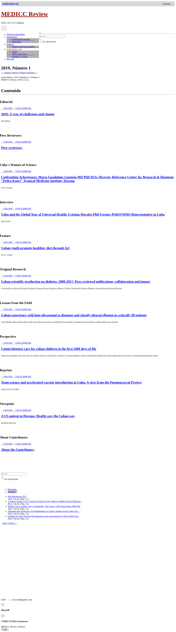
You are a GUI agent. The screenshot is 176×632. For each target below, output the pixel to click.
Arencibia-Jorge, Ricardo (112, 288)
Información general (23, 39)
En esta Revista (49, 41)
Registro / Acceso (19, 56)
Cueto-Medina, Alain (9, 322)
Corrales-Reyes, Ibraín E (10, 288)
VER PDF (8, 108)
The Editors (5, 121)
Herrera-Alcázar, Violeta (128, 355)
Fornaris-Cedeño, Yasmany (32, 288)
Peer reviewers (11, 147)
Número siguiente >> (28, 73)
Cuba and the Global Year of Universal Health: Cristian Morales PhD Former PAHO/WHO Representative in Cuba (83, 214)
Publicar (10, 44)
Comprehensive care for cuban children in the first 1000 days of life (48, 349)
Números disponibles (16, 34)
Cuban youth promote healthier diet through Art (35, 248)
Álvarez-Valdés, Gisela (35, 355)
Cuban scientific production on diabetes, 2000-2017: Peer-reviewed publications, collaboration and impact (75, 281)
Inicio (14, 52)
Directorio (16, 42)
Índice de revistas (23, 54)
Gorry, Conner (7, 188)
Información (12, 37)
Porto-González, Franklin (71, 322)
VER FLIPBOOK (23, 108)
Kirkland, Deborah (8, 423)
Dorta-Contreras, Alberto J (54, 288)
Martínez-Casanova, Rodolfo (49, 322)
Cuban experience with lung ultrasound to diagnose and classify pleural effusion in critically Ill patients (74, 315)
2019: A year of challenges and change (28, 114)
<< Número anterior (10, 73)
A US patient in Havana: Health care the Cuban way (38, 416)
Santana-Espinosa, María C (77, 355)
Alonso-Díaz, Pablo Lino (27, 322)
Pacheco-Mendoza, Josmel (91, 288)
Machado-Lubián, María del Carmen (103, 355)
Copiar (4, 629)
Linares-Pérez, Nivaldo (10, 389)
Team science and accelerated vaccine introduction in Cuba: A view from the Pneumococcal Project (71, 382)
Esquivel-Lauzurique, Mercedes (13, 355)
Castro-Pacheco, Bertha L (55, 355)
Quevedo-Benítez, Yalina (91, 322)
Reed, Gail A (6, 221)
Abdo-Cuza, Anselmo (110, 322)
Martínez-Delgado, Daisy (148, 355)
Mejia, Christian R (72, 288)
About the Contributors (17, 449)
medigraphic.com (14, 49)
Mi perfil (10, 59)
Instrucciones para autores (25, 47)
